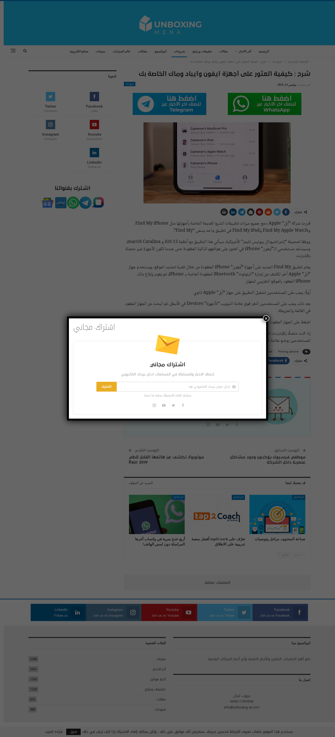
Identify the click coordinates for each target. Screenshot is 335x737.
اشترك (107, 386)
